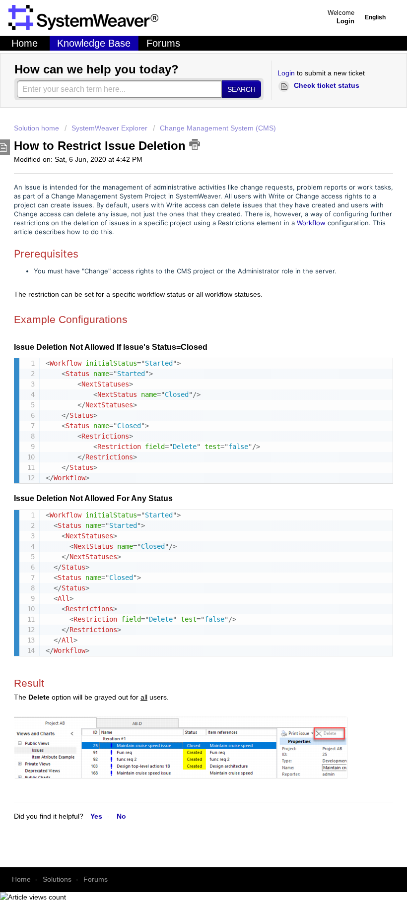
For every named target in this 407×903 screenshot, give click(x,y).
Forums (163, 43)
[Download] (185, 472)
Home (24, 43)
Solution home (37, 128)
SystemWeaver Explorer (109, 128)
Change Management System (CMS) (218, 128)
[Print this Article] (194, 144)
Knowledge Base (94, 43)
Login (286, 73)
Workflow (311, 223)
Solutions (57, 879)
